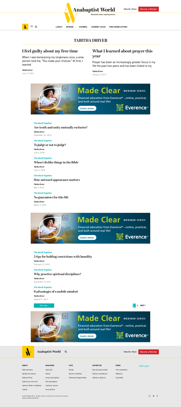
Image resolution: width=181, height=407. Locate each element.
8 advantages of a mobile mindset (56, 292)
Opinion (70, 27)
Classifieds (119, 377)
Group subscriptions (52, 377)
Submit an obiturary (99, 377)
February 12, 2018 (42, 264)
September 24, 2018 (42, 135)
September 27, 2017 (42, 282)
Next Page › (44, 305)
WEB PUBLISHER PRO (33, 398)
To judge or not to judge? (50, 145)
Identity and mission (29, 374)
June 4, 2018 (39, 170)
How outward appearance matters (57, 180)
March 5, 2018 (40, 205)
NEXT (142, 305)
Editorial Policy (27, 377)
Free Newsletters (118, 27)
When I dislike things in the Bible (56, 162)
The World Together (43, 123)
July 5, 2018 (39, 152)
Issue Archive (50, 389)
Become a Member (148, 9)
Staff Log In (144, 366)
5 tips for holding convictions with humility (63, 257)
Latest (59, 27)
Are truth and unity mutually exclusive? (61, 127)
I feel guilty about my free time (50, 51)
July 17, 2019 (28, 73)
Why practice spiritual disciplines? (57, 274)
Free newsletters (122, 370)
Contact (24, 389)
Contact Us (65, 396)
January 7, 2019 (99, 74)
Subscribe (127, 9)
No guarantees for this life (51, 197)
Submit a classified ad (99, 374)
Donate (71, 370)
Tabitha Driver (27, 70)
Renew (134, 9)
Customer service (52, 385)
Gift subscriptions (51, 381)
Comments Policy (58, 396)
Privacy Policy (49, 396)
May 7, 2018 (39, 187)
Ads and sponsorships (99, 370)
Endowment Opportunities (77, 377)
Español (83, 27)
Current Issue (98, 27)
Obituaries (119, 374)
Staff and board (27, 370)
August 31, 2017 (41, 299)
